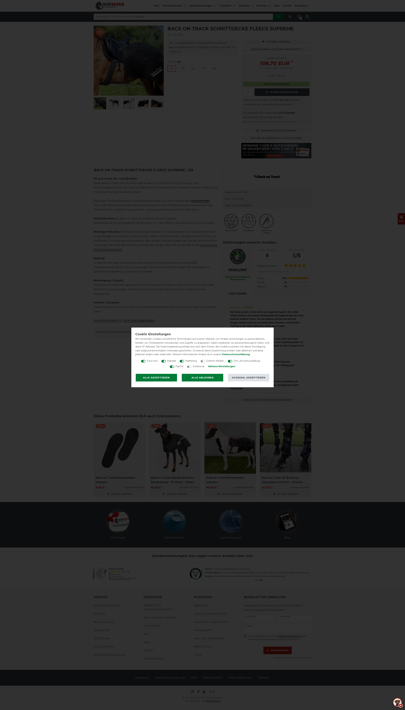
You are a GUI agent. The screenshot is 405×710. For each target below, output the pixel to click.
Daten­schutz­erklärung (236, 354)
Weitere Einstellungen (221, 366)
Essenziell (152, 360)
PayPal (179, 366)
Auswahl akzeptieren (248, 377)
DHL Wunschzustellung (247, 360)
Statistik (171, 360)
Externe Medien (215, 360)
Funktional (198, 366)
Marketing (191, 360)
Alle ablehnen (202, 377)
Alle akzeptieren (156, 377)
